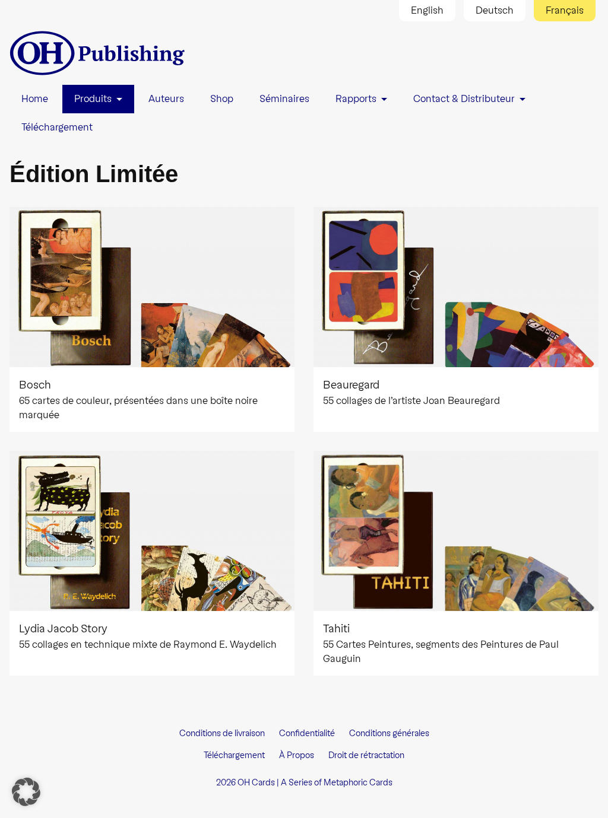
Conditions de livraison (222, 733)
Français (565, 10)
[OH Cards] (99, 53)
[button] (26, 792)
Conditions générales (389, 733)
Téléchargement (234, 755)
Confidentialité (307, 733)
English (427, 10)
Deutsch (495, 10)
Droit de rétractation (366, 755)
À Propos (296, 755)
